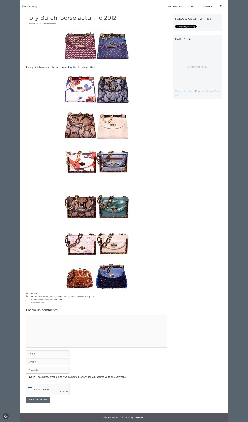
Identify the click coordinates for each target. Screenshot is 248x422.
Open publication (184, 91)
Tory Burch (73, 67)
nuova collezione (78, 296)
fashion (59, 296)
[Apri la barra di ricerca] (221, 6)
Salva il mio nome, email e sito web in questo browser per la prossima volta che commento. (78, 377)
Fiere (192, 6)
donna (52, 296)
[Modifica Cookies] (6, 416)
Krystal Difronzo (36, 302)
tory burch (91, 296)
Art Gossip (175, 6)
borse (45, 296)
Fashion (33, 293)
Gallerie (207, 6)
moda (66, 296)
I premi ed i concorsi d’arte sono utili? (46, 299)
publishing (206, 91)
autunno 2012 (35, 296)
